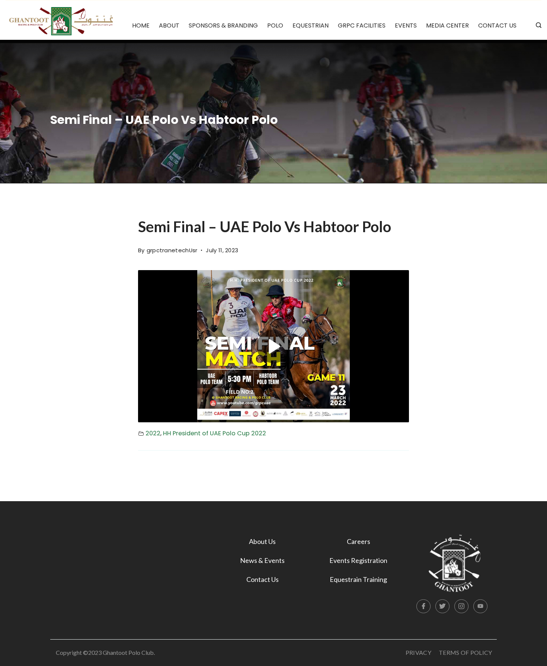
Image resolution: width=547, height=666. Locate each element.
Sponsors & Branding (223, 25)
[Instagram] (461, 606)
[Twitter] (442, 606)
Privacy (418, 652)
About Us (262, 541)
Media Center (447, 25)
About (169, 25)
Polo (275, 25)
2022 (152, 433)
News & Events (262, 560)
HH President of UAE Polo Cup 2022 (214, 433)
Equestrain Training (358, 579)
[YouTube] (480, 606)
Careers (358, 541)
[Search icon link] (536, 26)
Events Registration (358, 560)
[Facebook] (423, 606)
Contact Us (497, 25)
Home (141, 25)
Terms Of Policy (465, 652)
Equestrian (310, 25)
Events (406, 25)
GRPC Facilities (362, 25)
